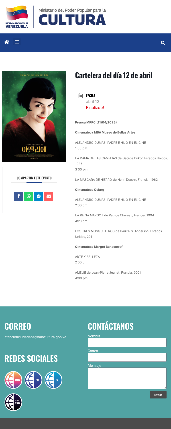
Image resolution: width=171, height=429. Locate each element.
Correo (93, 351)
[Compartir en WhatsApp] (28, 196)
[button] (17, 41)
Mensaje (94, 365)
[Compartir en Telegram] (38, 196)
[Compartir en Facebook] (18, 196)
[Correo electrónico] (48, 196)
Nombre (94, 336)
